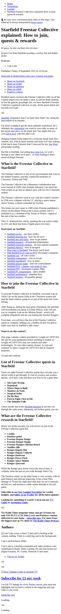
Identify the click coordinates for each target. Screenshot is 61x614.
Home (10, 3)
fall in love (11, 133)
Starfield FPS (13, 269)
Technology (12, 6)
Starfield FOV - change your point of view (27, 266)
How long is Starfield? (17, 250)
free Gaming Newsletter (30, 492)
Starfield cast (13, 255)
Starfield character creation (19, 245)
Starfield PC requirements (19, 271)
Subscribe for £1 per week (21, 578)
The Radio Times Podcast (46, 520)
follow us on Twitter (24, 494)
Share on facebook (16, 81)
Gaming (11, 9)
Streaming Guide (19, 502)
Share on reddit (14, 89)
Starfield (5, 118)
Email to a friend (15, 92)
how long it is (37, 152)
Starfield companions (17, 258)
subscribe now (34, 518)
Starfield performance (17, 274)
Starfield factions (15, 277)
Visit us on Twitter (15, 556)
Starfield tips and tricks (17, 239)
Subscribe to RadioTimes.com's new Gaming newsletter (27, 76)
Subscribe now (8, 595)
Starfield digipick (15, 247)
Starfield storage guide (17, 263)
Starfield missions (33, 406)
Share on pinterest (15, 86)
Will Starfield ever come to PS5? (22, 253)
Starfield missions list (17, 236)
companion (19, 128)
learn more (37, 22)
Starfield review (14, 234)
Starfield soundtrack (16, 261)
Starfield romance (15, 242)
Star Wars (53, 144)
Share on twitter (14, 84)
